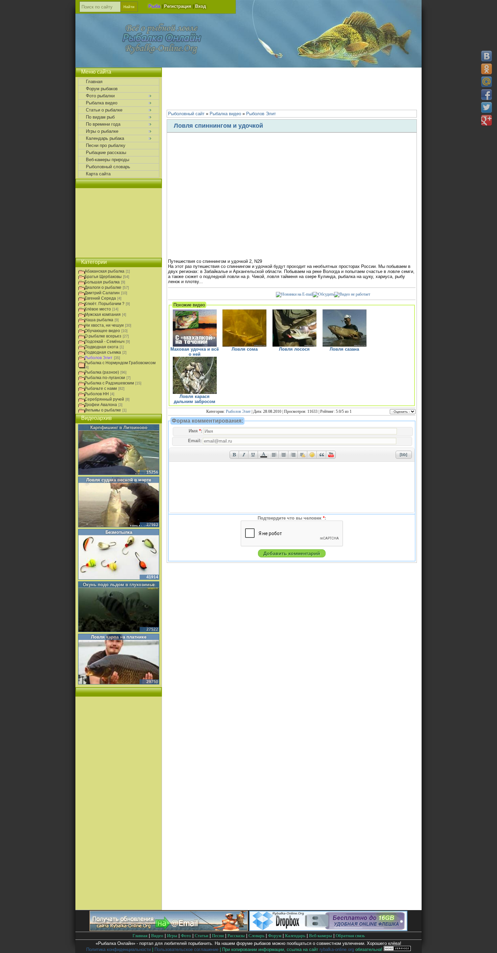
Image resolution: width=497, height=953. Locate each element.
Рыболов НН (97, 394)
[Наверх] (486, 942)
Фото (186, 935)
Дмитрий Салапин (102, 293)
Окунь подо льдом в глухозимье (119, 584)
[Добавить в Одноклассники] (486, 69)
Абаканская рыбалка (104, 271)
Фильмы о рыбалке (103, 410)
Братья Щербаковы (103, 276)
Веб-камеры (320, 935)
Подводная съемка (103, 352)
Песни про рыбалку (105, 145)
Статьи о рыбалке (104, 109)
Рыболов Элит (238, 411)
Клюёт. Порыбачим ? (104, 303)
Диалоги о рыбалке (103, 287)
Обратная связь (350, 935)
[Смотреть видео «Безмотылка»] (118, 554)
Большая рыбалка (102, 282)
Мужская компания (103, 314)
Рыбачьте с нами (101, 388)
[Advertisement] (292, 88)
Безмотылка (118, 532)
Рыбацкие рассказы (106, 152)
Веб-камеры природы (107, 159)
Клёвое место (98, 309)
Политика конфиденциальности (118, 949)
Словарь (256, 935)
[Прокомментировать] (323, 294)
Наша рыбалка (99, 320)
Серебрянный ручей (104, 399)
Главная (94, 81)
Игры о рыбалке (102, 131)
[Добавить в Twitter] (486, 107)
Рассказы (236, 935)
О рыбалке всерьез (103, 336)
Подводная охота (101, 347)
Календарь (295, 935)
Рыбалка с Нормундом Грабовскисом (120, 362)
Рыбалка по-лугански (105, 377)
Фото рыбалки (100, 95)
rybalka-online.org (337, 949)
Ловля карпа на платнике (118, 636)
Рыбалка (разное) (102, 372)
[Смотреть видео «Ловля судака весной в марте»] (118, 502)
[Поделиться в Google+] (486, 120)
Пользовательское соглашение (186, 949)
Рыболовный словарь (108, 166)
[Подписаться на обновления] (294, 294)
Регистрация (177, 6)
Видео (157, 935)
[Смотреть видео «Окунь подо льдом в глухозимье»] (118, 607)
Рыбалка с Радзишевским (109, 383)
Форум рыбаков (102, 88)
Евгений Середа (100, 298)
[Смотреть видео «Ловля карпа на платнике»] (118, 659)
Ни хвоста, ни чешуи (104, 325)
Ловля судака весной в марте (118, 479)
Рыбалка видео (101, 102)
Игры (172, 935)
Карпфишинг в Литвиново (118, 427)
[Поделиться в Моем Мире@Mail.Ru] (486, 81)
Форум (274, 935)
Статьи (201, 935)
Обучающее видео (102, 330)
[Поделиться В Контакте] (486, 56)
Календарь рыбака (105, 138)
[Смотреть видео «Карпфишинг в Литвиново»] (118, 450)
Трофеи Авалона (101, 404)
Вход (200, 6)
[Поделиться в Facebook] (486, 94)
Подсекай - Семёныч (104, 341)
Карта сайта (98, 173)
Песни (218, 935)
